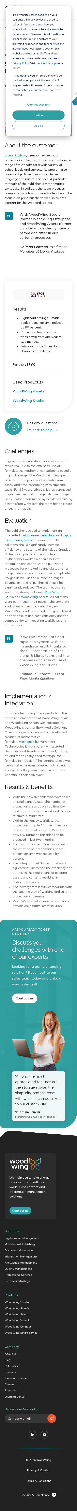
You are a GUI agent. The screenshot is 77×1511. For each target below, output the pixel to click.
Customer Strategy (17, 1281)
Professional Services (18, 1275)
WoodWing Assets (35, 597)
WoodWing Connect (18, 1326)
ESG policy (11, 1366)
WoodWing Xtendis (17, 1320)
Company (12, 1347)
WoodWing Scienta (17, 1314)
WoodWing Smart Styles (21, 1332)
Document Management (20, 1250)
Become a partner (16, 1378)
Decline (38, 125)
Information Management (21, 1256)
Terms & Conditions (38, 1481)
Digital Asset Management (22, 1238)
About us (11, 1354)
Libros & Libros (15, 155)
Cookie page (49, 63)
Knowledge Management (21, 1262)
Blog (7, 1360)
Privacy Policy (20, 63)
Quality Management (18, 1269)
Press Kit (10, 1390)
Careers (10, 1384)
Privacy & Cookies (38, 1470)
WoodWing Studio (17, 1302)
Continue (38, 115)
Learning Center (15, 1396)
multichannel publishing (38, 535)
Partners (10, 1372)
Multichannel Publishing (20, 1244)
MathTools (26, 742)
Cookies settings (38, 104)
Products (11, 1295)
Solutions (12, 1231)
